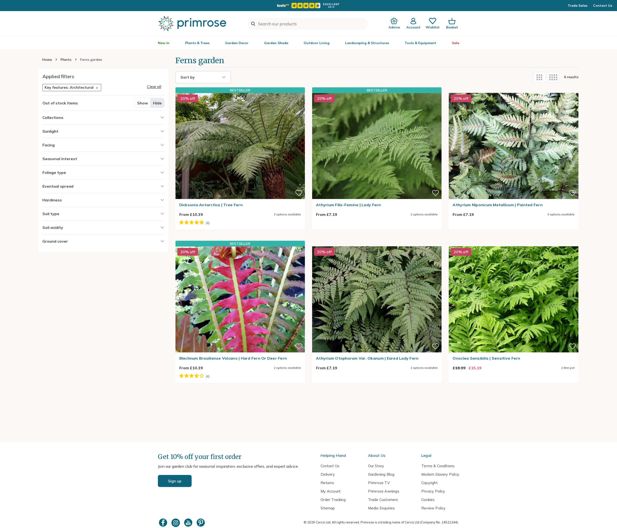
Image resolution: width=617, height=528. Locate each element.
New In (163, 43)
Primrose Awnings (383, 491)
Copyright (429, 482)
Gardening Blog (381, 474)
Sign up (174, 481)
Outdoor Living (316, 43)
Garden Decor (236, 43)
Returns (327, 482)
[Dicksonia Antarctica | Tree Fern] (240, 146)
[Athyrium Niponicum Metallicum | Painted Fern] (513, 90)
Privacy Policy (433, 491)
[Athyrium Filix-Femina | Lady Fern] (377, 146)
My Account (331, 491)
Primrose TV (379, 482)
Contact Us (602, 5)
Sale (455, 43)
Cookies (428, 499)
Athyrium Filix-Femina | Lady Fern (348, 204)
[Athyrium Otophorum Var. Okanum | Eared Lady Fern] (377, 243)
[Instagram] (176, 522)
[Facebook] (163, 522)
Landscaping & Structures (367, 43)
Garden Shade (276, 43)
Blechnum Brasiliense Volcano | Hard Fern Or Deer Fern (233, 358)
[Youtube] (188, 522)
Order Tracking (333, 499)
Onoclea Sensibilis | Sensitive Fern (486, 358)
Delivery (328, 474)
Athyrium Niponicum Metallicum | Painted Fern (497, 204)
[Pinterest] (201, 522)
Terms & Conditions (438, 466)
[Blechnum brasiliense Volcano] (240, 299)
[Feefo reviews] (308, 5)
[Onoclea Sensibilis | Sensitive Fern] (513, 243)
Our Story (376, 466)
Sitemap (328, 508)
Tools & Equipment (420, 43)
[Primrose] (193, 23)
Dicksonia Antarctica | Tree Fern (211, 204)
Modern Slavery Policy (440, 474)
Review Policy (433, 508)
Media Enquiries (381, 508)
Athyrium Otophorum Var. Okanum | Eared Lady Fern (367, 358)
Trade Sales (577, 5)
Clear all (154, 86)
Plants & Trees (197, 43)
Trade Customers (383, 499)
